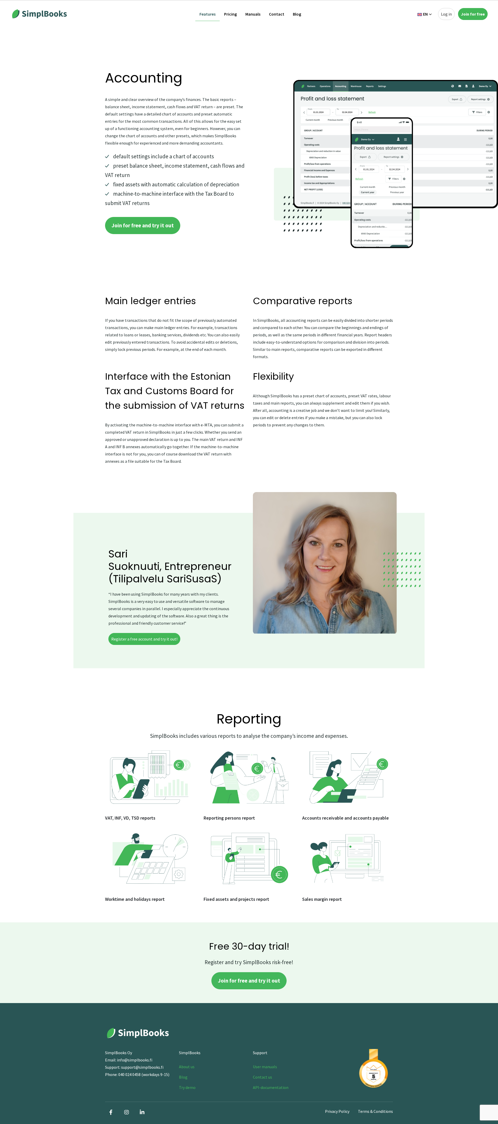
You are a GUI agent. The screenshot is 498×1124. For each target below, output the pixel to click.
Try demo (187, 1087)
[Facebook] (111, 1112)
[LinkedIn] (142, 1112)
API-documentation (270, 1087)
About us (187, 1066)
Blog (297, 14)
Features (207, 14)
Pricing (230, 14)
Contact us (262, 1077)
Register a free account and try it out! (144, 639)
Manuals (252, 14)
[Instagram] (127, 1112)
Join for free (473, 14)
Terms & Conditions (375, 1111)
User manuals (265, 1066)
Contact (276, 14)
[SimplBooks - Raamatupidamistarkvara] (38, 14)
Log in (446, 14)
